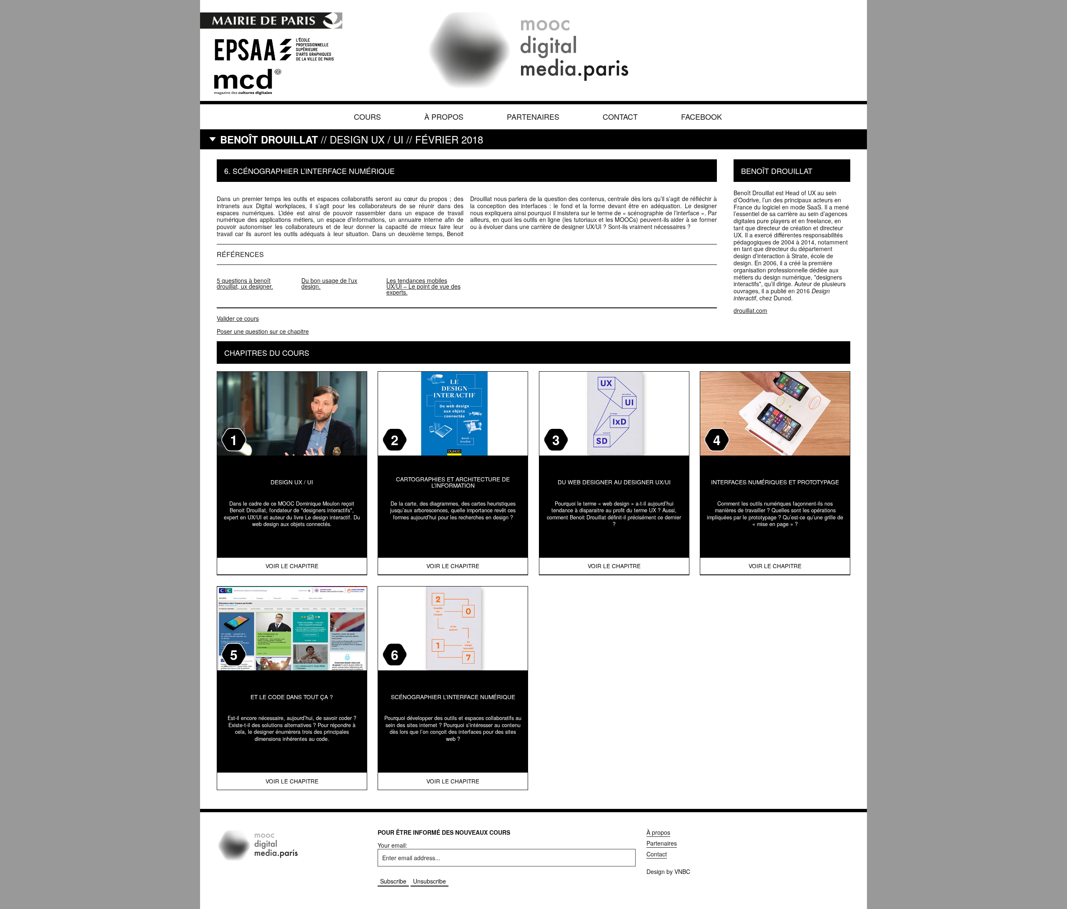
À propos (443, 116)
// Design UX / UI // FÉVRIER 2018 (351, 139)
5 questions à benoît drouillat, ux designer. (245, 283)
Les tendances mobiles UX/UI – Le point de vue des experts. (423, 286)
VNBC (682, 871)
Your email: (392, 845)
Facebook (701, 116)
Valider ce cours (238, 318)
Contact (620, 116)
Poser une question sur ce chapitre (263, 331)
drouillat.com (750, 310)
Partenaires (533, 116)
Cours (367, 116)
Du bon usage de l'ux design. (329, 283)
